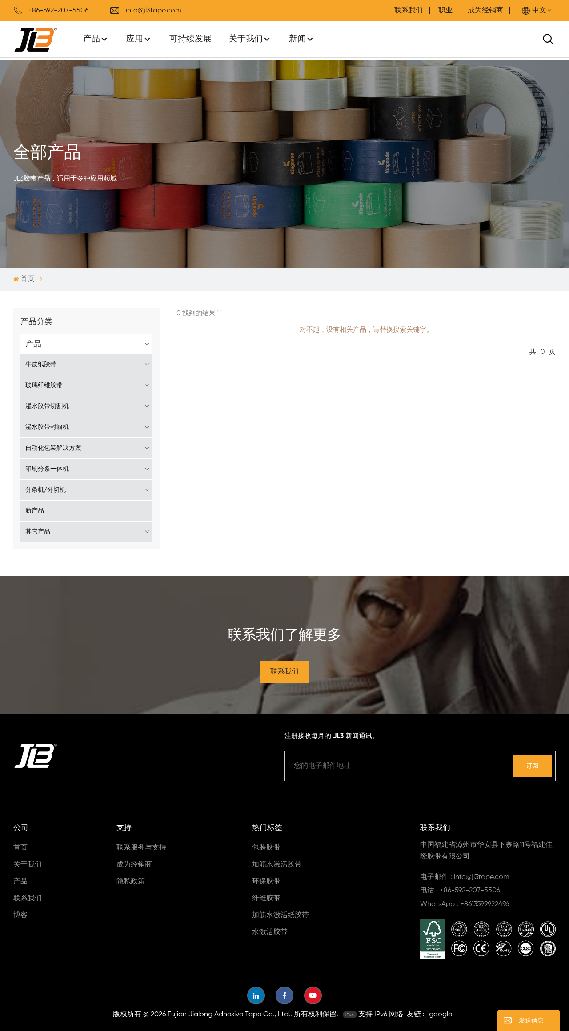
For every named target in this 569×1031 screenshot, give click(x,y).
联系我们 (408, 10)
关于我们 (246, 39)
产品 (91, 39)
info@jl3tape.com (153, 10)
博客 (20, 915)
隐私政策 (130, 881)
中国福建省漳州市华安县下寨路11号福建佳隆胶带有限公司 (486, 851)
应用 (134, 39)
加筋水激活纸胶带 (280, 915)
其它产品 (37, 532)
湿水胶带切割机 (47, 406)
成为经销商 (485, 10)
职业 (445, 10)
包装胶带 (266, 847)
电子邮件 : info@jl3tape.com (464, 877)
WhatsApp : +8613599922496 (464, 904)
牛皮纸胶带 (40, 364)
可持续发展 (190, 39)
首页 (27, 279)
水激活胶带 (270, 932)
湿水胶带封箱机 (47, 427)
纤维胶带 (266, 898)
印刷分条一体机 (47, 469)
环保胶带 (266, 881)
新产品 (34, 511)
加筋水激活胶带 (277, 864)
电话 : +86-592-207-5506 (460, 890)
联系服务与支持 (141, 847)
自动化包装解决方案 (53, 448)
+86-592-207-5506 (58, 10)
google (440, 1014)
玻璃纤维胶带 (44, 385)
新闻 (297, 39)
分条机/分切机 (45, 490)
